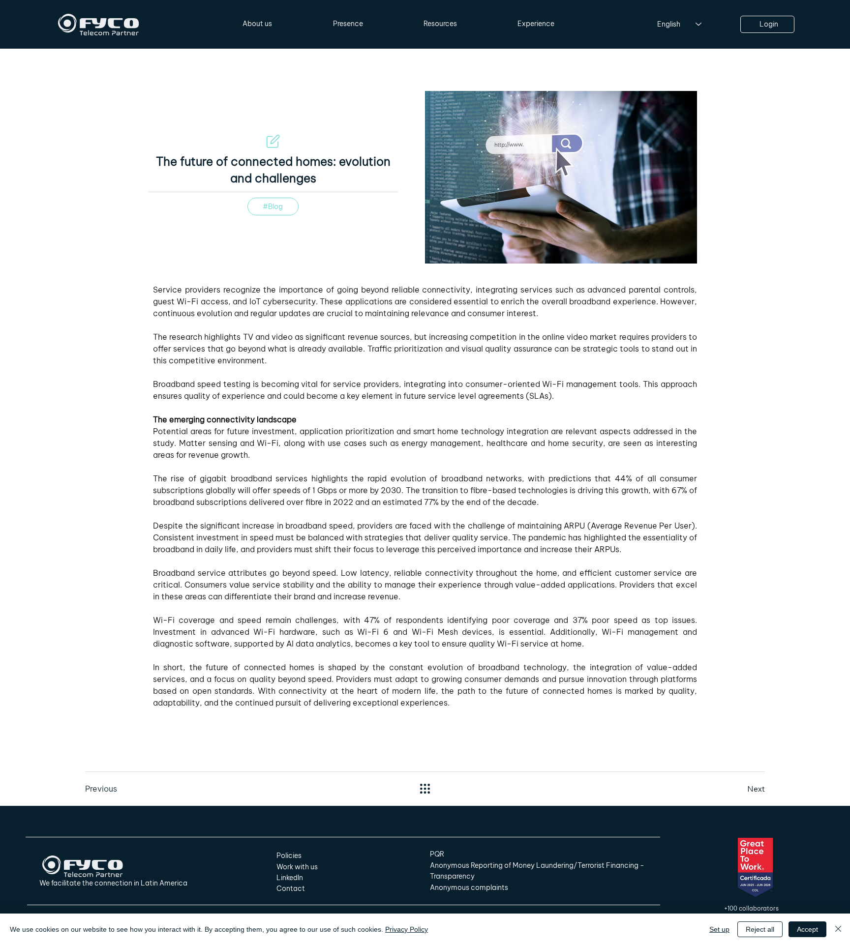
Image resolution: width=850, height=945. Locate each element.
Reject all (760, 929)
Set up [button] (719, 929)
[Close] (838, 929)
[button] (257, 24)
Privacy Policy (406, 929)
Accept (807, 929)
